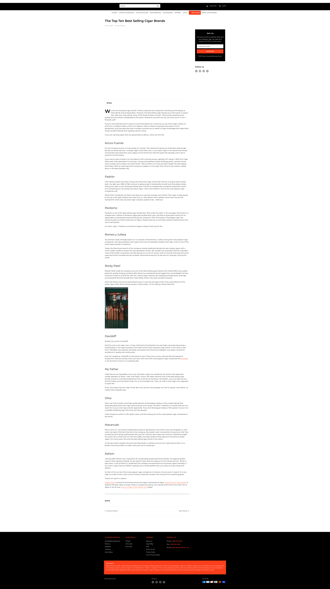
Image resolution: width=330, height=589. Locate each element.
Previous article (112, 511)
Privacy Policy (150, 552)
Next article (183, 511)
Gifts (185, 12)
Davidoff (184, 359)
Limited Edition (142, 12)
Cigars (114, 12)
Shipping (108, 546)
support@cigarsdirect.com (180, 547)
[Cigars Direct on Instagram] (203, 71)
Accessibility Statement (112, 541)
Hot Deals (195, 12)
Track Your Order (209, 12)
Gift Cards (128, 546)
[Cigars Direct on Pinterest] (207, 71)
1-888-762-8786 (177, 541)
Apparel (178, 12)
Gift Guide (128, 544)
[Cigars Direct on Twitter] (200, 71)
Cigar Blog (149, 544)
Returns (107, 544)
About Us (149, 541)
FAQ (147, 546)
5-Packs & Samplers (126, 12)
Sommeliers (109, 552)
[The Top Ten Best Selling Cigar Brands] (147, 64)
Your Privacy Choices (153, 555)
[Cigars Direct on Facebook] (196, 71)
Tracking (108, 549)
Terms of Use (150, 549)
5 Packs (127, 541)
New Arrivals (155, 12)
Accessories (168, 12)
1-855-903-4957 (175, 544)
